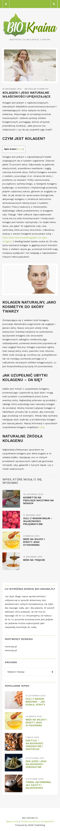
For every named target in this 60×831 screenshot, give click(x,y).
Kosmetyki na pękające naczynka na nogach (38, 500)
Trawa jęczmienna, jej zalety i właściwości (38, 785)
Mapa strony (12, 821)
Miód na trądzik (34, 560)
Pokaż (20, 149)
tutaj (41, 427)
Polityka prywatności (30, 821)
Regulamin (48, 821)
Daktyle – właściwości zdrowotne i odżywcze (34, 745)
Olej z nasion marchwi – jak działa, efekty (35, 701)
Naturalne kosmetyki (37, 89)
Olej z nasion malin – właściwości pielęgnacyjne (37, 521)
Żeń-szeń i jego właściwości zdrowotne (36, 764)
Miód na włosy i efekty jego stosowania (34, 542)
